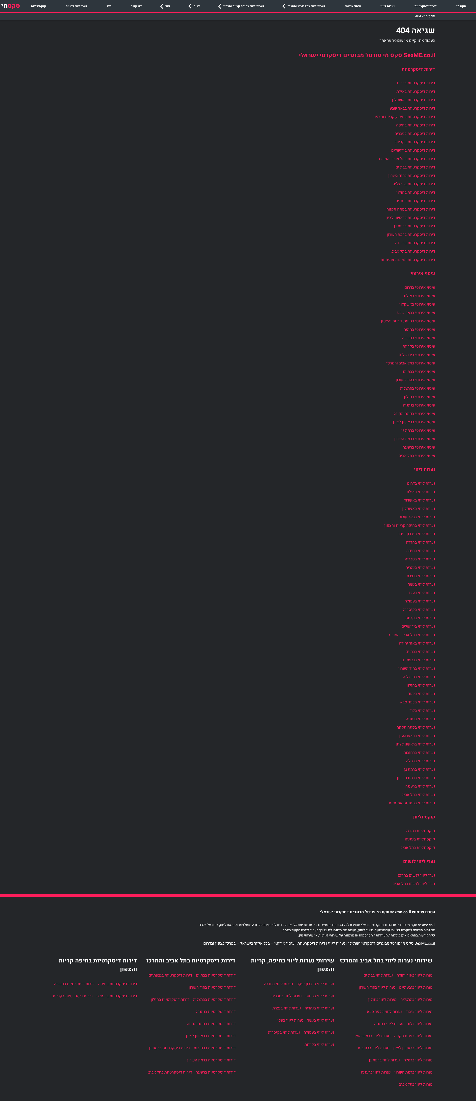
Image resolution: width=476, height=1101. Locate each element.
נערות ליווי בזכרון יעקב (416, 534)
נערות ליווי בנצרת (421, 576)
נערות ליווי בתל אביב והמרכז (306, 6)
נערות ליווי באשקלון (418, 509)
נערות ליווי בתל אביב (418, 795)
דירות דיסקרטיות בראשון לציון (410, 218)
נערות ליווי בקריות (420, 618)
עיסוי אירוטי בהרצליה (417, 388)
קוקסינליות (38, 6)
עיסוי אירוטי (353, 6)
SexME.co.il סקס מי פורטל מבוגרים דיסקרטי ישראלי (367, 55)
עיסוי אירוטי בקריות (419, 346)
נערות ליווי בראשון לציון (415, 744)
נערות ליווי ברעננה (420, 786)
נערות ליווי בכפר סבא (417, 702)
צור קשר (136, 6)
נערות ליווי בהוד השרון (416, 668)
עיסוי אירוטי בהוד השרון (415, 380)
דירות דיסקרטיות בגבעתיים (170, 975)
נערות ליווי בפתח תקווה (416, 727)
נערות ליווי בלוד (422, 711)
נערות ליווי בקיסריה (419, 610)
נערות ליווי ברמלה (420, 761)
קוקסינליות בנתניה (420, 839)
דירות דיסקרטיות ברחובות (215, 1048)
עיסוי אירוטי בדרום (419, 287)
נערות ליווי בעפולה (420, 601)
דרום (197, 6)
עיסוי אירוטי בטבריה (418, 338)
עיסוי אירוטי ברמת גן (418, 430)
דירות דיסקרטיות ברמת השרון (411, 235)
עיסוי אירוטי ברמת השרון (414, 439)
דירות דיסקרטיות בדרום (416, 83)
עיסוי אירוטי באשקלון (417, 304)
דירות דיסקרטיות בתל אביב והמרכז (407, 159)
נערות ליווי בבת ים (420, 652)
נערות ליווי (388, 6)
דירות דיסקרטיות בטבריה (415, 134)
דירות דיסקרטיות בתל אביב (413, 251)
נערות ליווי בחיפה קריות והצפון (243, 6)
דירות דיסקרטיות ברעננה (415, 243)
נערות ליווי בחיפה (420, 551)
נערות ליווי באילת (421, 492)
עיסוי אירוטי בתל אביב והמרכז (410, 363)
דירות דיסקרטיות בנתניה (415, 201)
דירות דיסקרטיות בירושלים (413, 150)
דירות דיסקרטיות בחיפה (415, 125)
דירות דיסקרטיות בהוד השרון (411, 176)
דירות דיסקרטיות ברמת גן (414, 226)
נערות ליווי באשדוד (419, 500)
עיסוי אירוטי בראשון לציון (414, 422)
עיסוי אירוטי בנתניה (419, 405)
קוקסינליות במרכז (420, 831)
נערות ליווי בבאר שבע (417, 517)
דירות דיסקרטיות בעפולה (116, 996)
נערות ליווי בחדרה (420, 542)
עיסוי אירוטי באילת (419, 296)
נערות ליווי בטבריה (420, 559)
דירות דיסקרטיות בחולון (415, 192)
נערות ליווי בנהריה (420, 568)
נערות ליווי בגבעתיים (418, 660)
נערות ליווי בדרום (421, 483)
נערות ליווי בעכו (422, 593)
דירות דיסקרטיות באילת (415, 92)
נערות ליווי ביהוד (421, 694)
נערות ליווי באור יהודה (417, 643)
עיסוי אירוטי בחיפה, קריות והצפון (408, 321)
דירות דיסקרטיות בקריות (415, 142)
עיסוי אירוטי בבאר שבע (416, 313)
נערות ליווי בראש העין (417, 736)
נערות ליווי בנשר (421, 584)
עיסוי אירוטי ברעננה (419, 447)
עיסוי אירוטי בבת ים (419, 372)
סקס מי (461, 6)
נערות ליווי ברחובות (419, 753)
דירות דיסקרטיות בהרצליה (414, 184)
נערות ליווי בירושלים (418, 626)
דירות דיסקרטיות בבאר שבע (412, 108)
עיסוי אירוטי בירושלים (417, 355)
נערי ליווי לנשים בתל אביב (414, 884)
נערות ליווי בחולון (421, 685)
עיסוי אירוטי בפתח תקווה (414, 414)
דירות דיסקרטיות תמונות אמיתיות (408, 260)
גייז (109, 6)
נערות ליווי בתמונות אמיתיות (412, 803)
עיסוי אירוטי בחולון (419, 397)
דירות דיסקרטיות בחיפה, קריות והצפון (404, 117)
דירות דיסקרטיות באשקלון (413, 100)
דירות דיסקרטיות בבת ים (415, 167)
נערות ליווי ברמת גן (419, 769)
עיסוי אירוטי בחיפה (419, 330)
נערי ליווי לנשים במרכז (416, 875)
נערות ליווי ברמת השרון (416, 778)
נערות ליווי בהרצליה (419, 677)
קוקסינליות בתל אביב (418, 848)
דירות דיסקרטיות (426, 6)
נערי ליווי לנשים (76, 6)
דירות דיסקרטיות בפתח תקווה (411, 209)
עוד (167, 6)
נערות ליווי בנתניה (420, 719)
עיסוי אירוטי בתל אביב (417, 456)
